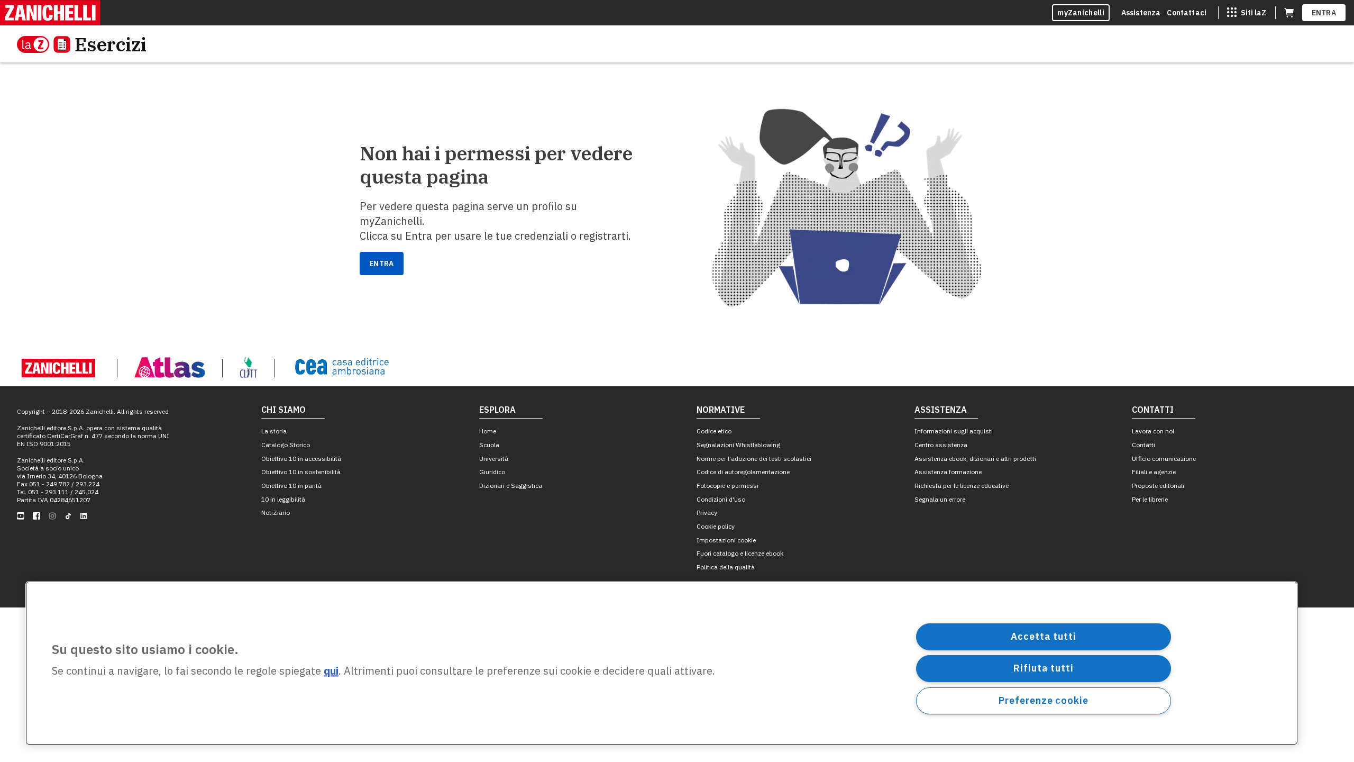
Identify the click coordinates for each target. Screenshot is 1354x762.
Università (493, 458)
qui (331, 671)
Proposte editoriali (1158, 485)
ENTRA (1324, 12)
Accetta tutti (1043, 636)
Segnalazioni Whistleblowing (738, 445)
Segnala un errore (939, 499)
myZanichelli (1080, 12)
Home (487, 431)
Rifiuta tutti (1043, 668)
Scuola (489, 445)
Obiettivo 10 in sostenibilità (301, 472)
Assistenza (1141, 12)
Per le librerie (1150, 499)
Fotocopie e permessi (727, 485)
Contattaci (1186, 12)
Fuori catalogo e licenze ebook (740, 553)
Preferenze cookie (1043, 700)
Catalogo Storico (285, 445)
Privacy (707, 512)
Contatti (1143, 445)
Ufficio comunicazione (1164, 458)
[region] (661, 663)
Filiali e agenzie (1154, 472)
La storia (274, 431)
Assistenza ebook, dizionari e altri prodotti (975, 458)
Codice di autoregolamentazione (743, 472)
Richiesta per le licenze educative (961, 485)
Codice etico (714, 431)
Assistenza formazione (948, 472)
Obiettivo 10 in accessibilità (301, 458)
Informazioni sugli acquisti (953, 431)
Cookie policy (716, 526)
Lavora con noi (1153, 431)
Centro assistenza (940, 445)
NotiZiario (275, 512)
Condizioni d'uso (721, 499)
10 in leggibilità (283, 499)
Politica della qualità (726, 567)
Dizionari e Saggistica (510, 485)
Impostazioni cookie (726, 540)
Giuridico (492, 472)
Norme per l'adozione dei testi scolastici (754, 458)
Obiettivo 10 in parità (291, 485)
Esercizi (111, 44)
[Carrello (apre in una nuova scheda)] (1289, 12)
